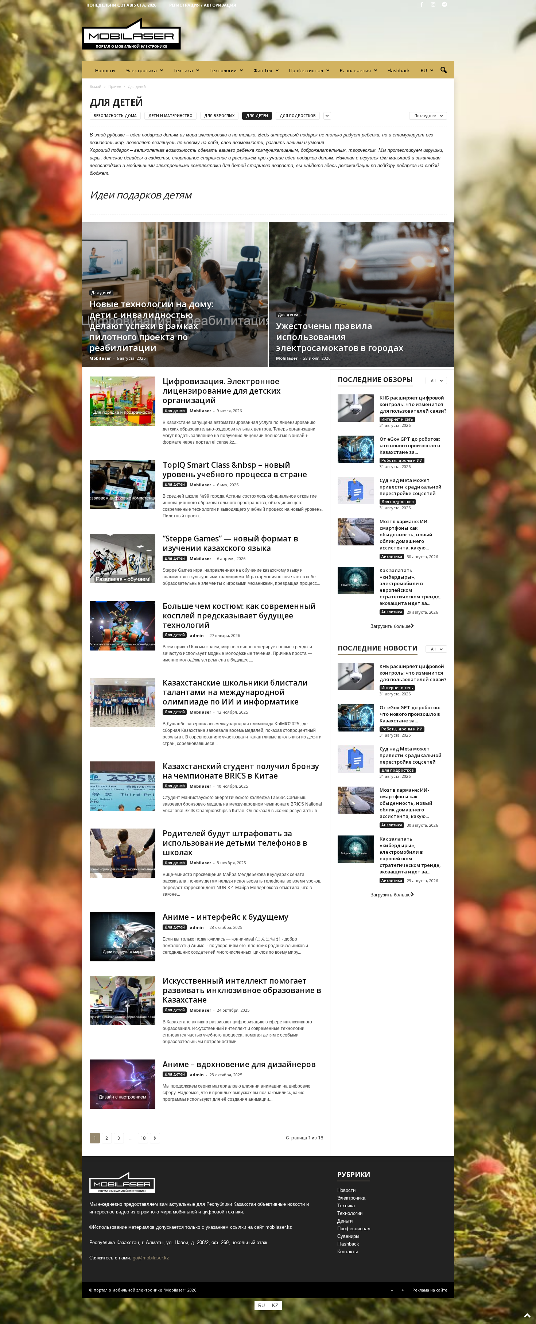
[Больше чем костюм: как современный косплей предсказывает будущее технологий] (122, 626)
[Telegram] (444, 5)
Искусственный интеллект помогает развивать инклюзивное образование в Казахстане (242, 990)
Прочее (114, 86)
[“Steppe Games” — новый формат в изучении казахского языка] (122, 558)
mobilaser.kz (278, 1227)
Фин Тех (262, 70)
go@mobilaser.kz (151, 1258)
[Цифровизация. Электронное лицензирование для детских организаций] (122, 401)
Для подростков (298, 115)
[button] (443, 70)
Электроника (141, 70)
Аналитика (391, 556)
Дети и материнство (170, 115)
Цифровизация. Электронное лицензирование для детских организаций (222, 390)
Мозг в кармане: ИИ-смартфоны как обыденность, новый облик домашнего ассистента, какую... (406, 534)
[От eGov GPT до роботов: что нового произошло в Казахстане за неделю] (356, 449)
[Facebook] (421, 5)
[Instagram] (433, 5)
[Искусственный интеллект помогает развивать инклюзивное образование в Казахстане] (122, 1000)
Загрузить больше (390, 626)
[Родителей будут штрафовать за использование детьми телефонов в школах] (122, 853)
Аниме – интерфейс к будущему (225, 917)
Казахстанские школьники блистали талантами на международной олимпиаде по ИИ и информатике (235, 692)
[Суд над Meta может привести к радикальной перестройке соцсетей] (356, 490)
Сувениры (348, 1236)
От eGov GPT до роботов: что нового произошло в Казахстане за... (410, 445)
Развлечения (355, 70)
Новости (105, 70)
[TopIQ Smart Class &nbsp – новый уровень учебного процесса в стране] (122, 484)
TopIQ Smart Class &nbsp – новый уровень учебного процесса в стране (235, 469)
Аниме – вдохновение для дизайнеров (239, 1064)
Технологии (223, 70)
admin (197, 635)
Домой (95, 86)
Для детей (257, 115)
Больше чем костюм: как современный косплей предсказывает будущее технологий (239, 615)
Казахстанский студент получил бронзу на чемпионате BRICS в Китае (241, 771)
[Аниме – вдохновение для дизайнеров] (122, 1084)
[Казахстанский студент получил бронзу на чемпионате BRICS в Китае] (122, 786)
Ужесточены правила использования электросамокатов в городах (339, 337)
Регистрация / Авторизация (202, 5)
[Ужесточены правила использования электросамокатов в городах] (361, 294)
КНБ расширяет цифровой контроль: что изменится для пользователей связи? (413, 404)
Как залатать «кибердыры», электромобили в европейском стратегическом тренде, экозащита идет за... (410, 586)
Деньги (345, 1221)
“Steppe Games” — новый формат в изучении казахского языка (230, 543)
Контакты (347, 1251)
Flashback (399, 70)
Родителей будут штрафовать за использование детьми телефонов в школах (235, 842)
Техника (183, 70)
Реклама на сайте (429, 1290)
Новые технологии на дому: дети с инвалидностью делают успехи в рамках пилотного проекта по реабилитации (151, 326)
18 (142, 1138)
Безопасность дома (115, 115)
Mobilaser (100, 358)
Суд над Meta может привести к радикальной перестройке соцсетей (411, 487)
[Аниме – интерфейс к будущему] (122, 936)
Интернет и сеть (397, 419)
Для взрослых (219, 115)
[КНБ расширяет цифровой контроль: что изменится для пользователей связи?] (356, 408)
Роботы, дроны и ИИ (402, 460)
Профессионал (306, 70)
